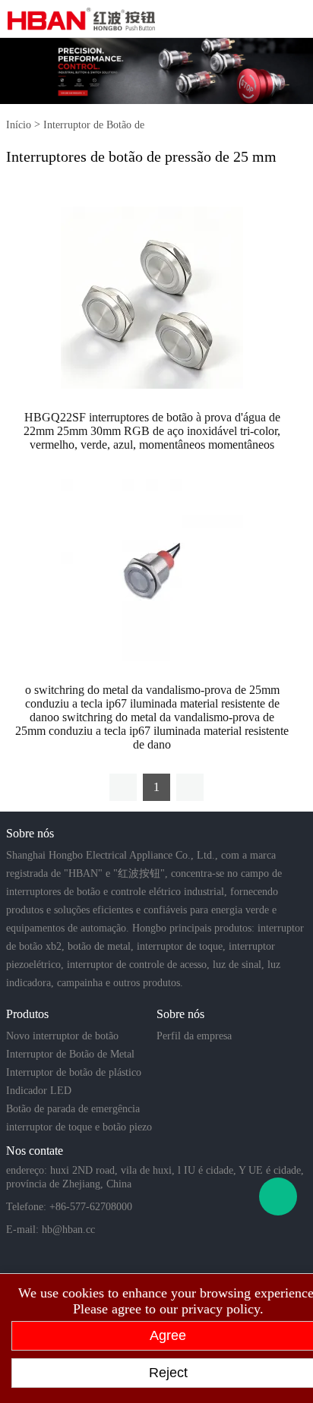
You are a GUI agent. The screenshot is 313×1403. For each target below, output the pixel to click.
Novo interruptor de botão (62, 1036)
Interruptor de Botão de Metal (70, 1054)
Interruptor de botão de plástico (73, 1072)
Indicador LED (38, 1090)
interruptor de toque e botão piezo (79, 1127)
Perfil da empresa (194, 1036)
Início (18, 125)
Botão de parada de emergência (73, 1109)
